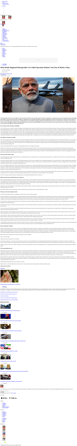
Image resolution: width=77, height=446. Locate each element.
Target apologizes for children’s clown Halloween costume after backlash (11, 381)
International (5, 412)
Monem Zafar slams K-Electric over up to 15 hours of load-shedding (9, 299)
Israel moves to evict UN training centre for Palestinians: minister (10, 310)
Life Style (4, 415)
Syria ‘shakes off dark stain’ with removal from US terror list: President (10, 330)
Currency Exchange (6, 4)
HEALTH (4, 36)
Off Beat (4, 56)
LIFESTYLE (5, 33)
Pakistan (4, 49)
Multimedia (4, 418)
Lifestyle (4, 52)
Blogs (3, 54)
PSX (3, 2)
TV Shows (4, 419)
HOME (4, 28)
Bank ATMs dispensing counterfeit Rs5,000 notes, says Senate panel (10, 284)
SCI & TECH (5, 34)
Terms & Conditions (6, 406)
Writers (4, 405)
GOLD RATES (5, 3)
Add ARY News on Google (6, 75)
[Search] (0, 23)
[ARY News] (2, 22)
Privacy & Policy (5, 407)
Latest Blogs (5, 64)
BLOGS (4, 35)
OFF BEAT (4, 37)
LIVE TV (2, 24)
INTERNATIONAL (6, 30)
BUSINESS (5, 31)
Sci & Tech (4, 53)
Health (4, 55)
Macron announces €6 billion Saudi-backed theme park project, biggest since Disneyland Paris (14, 371)
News (2, 268)
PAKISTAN (5, 29)
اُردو (4, 24)
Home (4, 48)
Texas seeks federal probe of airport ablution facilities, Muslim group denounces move (13, 340)
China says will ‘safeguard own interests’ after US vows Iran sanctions (10, 320)
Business (4, 413)
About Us (4, 404)
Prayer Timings (5, 1)
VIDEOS (4, 5)
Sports (4, 51)
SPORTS (4, 32)
